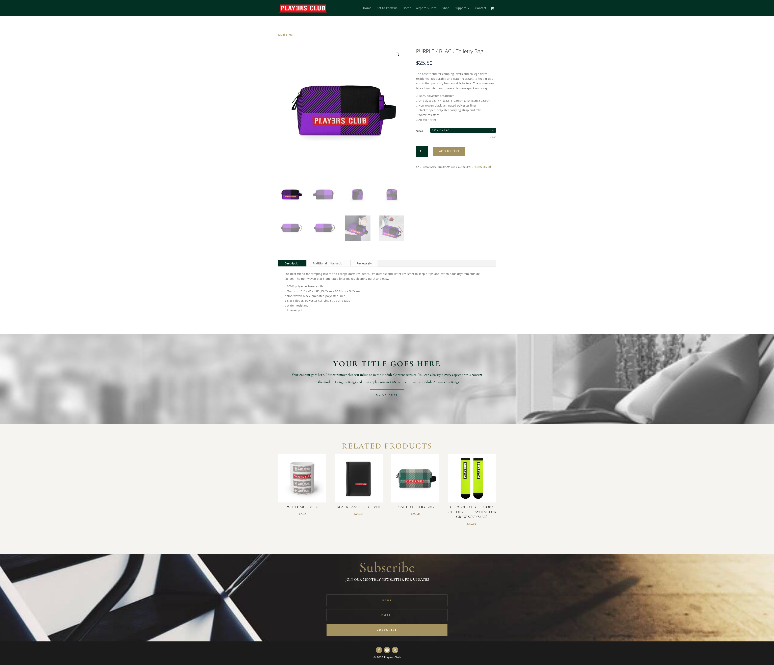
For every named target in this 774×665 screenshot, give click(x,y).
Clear (493, 136)
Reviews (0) (364, 263)
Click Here (387, 394)
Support (460, 8)
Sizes (419, 131)
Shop (445, 8)
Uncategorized (481, 167)
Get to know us (387, 8)
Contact (480, 8)
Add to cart (449, 151)
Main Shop (285, 34)
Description (292, 263)
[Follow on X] (395, 650)
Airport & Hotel (426, 8)
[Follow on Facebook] (379, 650)
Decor (407, 8)
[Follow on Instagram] (387, 650)
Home (367, 8)
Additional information (328, 263)
